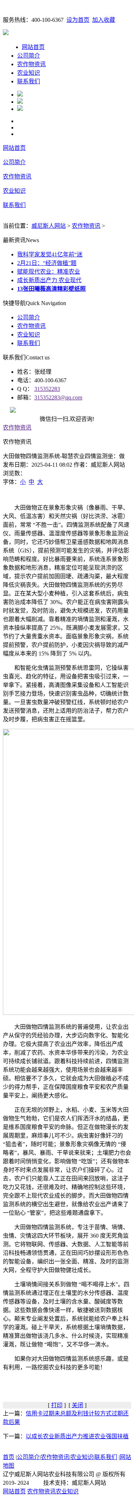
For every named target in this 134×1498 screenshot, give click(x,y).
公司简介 (28, 56)
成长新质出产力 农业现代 (49, 280)
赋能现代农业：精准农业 (48, 272)
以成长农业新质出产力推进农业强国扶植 (77, 1436)
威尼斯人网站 (48, 226)
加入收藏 (103, 20)
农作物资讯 (31, 64)
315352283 (47, 389)
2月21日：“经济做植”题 (46, 263)
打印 (57, 1405)
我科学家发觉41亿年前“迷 (50, 254)
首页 (8, 1457)
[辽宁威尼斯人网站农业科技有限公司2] (20, 102)
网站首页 (33, 47)
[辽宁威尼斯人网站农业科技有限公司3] (20, 109)
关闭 (77, 1405)
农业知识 (28, 73)
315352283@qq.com (58, 397)
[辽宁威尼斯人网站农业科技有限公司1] (20, 95)
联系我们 (28, 81)
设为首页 (77, 20)
